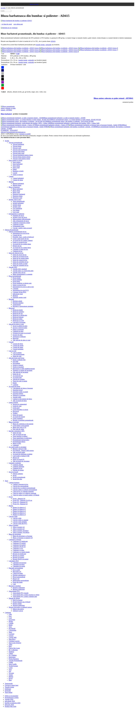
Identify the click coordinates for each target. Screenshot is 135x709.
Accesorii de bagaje (19, 417)
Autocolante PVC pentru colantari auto (25, 596)
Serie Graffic (13, 664)
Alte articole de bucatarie (20, 372)
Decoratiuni (16, 363)
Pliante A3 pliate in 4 (19, 514)
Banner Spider (17, 603)
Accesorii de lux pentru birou (22, 247)
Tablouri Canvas (18, 611)
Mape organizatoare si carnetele (22, 274)
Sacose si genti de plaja (20, 328)
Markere (15, 295)
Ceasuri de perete (18, 345)
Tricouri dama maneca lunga (21, 157)
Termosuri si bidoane (19, 336)
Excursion (12, 619)
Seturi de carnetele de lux (20, 265)
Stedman (11, 652)
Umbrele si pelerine (15, 463)
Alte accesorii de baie (19, 434)
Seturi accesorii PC (19, 459)
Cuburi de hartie (18, 573)
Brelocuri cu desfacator (20, 315)
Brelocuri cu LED (18, 320)
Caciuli (15, 173)
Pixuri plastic (17, 278)
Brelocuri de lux (18, 313)
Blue (10, 680)
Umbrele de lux (17, 251)
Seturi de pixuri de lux (19, 255)
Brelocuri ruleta (17, 319)
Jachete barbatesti (18, 203)
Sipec (10, 632)
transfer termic (40, 44)
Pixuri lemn (16, 281)
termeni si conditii (25, 134)
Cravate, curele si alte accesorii (22, 228)
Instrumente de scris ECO (21, 290)
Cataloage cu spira (18, 550)
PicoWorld (12, 628)
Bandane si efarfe (18, 171)
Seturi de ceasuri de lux (20, 260)
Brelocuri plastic (18, 310)
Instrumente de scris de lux (21, 233)
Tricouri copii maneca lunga (21, 158)
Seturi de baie (17, 433)
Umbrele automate (18, 466)
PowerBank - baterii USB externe (23, 450)
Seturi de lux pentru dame (21, 258)
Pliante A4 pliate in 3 (19, 509)
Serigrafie (8, 690)
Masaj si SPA (17, 443)
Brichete (11, 299)
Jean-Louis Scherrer (15, 643)
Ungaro (11, 636)
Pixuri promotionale (15, 276)
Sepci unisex (17, 162)
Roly (10, 646)
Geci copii (16, 212)
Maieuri (11, 182)
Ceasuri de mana (18, 347)
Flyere (11, 497)
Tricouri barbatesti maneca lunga (23, 155)
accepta (3, 8)
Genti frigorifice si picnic (20, 409)
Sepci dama (16, 166)
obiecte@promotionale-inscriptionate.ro (13, 132)
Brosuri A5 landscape (19, 554)
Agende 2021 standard (20, 269)
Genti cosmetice (18, 418)
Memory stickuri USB (19, 449)
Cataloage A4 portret (19, 545)
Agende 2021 (13, 267)
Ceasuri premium (18, 349)
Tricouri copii (17, 148)
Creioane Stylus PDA (19, 292)
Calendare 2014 (14, 561)
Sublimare (8, 689)
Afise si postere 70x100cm (21, 532)
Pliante (11, 506)
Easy (10, 616)
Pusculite (15, 361)
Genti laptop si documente (21, 425)
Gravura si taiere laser (11, 685)
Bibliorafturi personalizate (21, 580)
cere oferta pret (18, 24)
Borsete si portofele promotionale (23, 420)
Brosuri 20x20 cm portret (20, 559)
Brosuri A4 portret (18, 557)
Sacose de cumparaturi (20, 404)
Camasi (11, 176)
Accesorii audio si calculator (17, 447)
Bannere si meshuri (15, 586)
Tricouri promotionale (15, 142)
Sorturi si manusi (18, 365)
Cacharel (11, 634)
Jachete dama (17, 205)
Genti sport (16, 408)
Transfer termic (9, 687)
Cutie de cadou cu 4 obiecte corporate (24, 493)
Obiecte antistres (18, 474)
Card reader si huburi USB (21, 456)
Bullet (10, 625)
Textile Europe (13, 666)
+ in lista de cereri (6, 24)
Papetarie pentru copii (19, 297)
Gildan (11, 653)
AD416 (53, 41)
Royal (10, 678)
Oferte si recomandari (11, 696)
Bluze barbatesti (6, 114)
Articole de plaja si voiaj (16, 324)
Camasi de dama (18, 180)
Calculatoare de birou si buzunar (23, 388)
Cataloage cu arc (18, 548)
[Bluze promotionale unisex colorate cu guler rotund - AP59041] (8, 110)
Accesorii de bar (18, 376)
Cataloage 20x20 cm (19, 546)
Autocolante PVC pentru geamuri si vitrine (26, 595)
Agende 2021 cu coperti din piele (23, 271)
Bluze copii (16, 192)
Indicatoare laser (18, 294)
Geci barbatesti (17, 208)
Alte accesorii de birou (20, 401)
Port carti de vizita (18, 429)
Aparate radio (17, 397)
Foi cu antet (16, 570)
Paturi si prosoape (18, 329)
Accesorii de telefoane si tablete (22, 454)
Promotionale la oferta (11, 697)
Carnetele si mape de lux (20, 249)
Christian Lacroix (14, 641)
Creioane (15, 288)
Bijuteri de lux (17, 246)
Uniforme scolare (18, 224)
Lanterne (15, 385)
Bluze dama (16, 190)
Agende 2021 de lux (19, 272)
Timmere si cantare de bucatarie (22, 370)
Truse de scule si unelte (20, 381)
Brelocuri (12, 308)
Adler (10, 644)
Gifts (10, 614)
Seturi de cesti (17, 356)
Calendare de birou (19, 564)
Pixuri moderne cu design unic (22, 283)
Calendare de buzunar (19, 563)
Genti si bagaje (13, 402)
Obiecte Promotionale (11, 230)
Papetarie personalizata (16, 568)
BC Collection (13, 650)
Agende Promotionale (15, 660)
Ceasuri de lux (17, 235)
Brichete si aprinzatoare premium (23, 306)
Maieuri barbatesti (18, 183)
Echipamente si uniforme (16, 214)
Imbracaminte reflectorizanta (21, 219)
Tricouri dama (17, 146)
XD (10, 671)
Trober (11, 675)
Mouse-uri (16, 457)
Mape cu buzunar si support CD (23, 538)
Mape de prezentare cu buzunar (22, 536)
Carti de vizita (13, 516)
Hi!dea (11, 621)
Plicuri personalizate (19, 577)
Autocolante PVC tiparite (20, 593)
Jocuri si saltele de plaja (20, 326)
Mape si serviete (14, 422)
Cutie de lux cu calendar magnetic (23, 491)
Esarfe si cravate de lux (20, 242)
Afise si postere (13, 525)
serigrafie (48, 44)
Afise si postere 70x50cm (20, 530)
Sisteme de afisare (14, 598)
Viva (10, 669)
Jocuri (14, 475)
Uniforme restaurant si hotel (21, 223)
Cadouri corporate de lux (20, 484)
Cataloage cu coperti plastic (21, 552)
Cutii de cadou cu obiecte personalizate (25, 490)
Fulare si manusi (18, 174)
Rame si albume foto (19, 360)
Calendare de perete (19, 566)
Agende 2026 (9, 699)
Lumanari (16, 445)
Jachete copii (17, 206)
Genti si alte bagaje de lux (21, 239)
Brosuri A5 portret (18, 555)
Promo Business (14, 659)
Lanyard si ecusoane (19, 322)
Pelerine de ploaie (18, 470)
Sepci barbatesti (17, 164)
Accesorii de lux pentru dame (22, 244)
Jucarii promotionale (19, 477)
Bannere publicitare (19, 587)
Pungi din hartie (18, 582)
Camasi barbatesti (18, 178)
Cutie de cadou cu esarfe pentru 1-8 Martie (26, 495)
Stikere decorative (18, 609)
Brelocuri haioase (18, 317)
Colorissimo (12, 630)
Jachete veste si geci (15, 199)
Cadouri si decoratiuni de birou (22, 399)
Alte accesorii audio (19, 452)
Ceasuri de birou (18, 344)
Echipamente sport (18, 226)
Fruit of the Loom (14, 648)
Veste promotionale (19, 201)
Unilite (11, 662)
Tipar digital (8, 692)
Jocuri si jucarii (13, 472)
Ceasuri (11, 342)
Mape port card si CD (19, 427)
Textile (7, 141)
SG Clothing (13, 655)
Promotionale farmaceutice (21, 440)
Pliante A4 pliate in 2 (19, 507)
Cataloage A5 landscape (20, 541)
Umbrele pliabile (18, 465)
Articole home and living (16, 358)
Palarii (15, 169)
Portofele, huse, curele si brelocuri (23, 237)
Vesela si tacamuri (18, 367)
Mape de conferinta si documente (23, 424)
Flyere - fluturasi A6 (19, 498)
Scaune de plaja (17, 335)
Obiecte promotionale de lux (17, 231)
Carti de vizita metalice (20, 522)
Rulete (15, 383)
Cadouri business (14, 482)
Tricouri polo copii (18, 153)
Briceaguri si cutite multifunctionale (24, 368)
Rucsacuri (16, 411)
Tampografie (9, 683)
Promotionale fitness (19, 441)
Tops (10, 627)
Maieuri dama (17, 185)
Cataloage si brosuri (15, 539)
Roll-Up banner (17, 600)
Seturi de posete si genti (20, 263)
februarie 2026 (9, 705)
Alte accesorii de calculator (21, 461)
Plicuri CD (16, 579)
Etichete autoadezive (19, 575)
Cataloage (8, 612)
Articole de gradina (19, 379)
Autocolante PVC (14, 591)
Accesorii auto (17, 377)
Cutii (14, 584)
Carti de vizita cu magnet (20, 520)
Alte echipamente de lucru (21, 221)
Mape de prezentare (15, 534)
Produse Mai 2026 (10, 706)
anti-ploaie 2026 (10, 701)
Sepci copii (16, 167)
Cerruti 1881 (13, 637)
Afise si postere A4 (19, 527)
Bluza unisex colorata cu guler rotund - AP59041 (113, 98)
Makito (11, 676)
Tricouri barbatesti (18, 144)
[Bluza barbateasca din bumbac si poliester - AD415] (16, 20)
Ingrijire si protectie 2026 (12, 703)
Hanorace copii (17, 198)
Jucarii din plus (17, 479)
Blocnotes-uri (17, 571)
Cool (17, 53)
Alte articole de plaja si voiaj (21, 340)
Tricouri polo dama (19, 151)
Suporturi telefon (18, 393)
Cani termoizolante (18, 354)
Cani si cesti (12, 351)
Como (11, 668)
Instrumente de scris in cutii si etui (23, 287)
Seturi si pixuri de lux (19, 285)
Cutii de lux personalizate (20, 486)
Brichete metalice (18, 303)
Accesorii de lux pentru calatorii (23, 240)
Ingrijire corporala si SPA (17, 431)
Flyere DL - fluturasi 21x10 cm (22, 500)
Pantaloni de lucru (18, 215)
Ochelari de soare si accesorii (22, 333)
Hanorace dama (17, 196)
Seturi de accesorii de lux (20, 256)
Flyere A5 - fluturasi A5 (20, 502)
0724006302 (5, 130)
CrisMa (11, 623)
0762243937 (14, 130)
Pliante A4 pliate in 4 (19, 511)
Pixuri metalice (17, 279)
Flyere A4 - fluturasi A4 (20, 504)
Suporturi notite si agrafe (20, 392)
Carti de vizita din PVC (20, 523)
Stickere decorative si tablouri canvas (20, 607)
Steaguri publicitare (19, 605)
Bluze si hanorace (14, 187)
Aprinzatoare (17, 304)
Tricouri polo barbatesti (20, 150)
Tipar (6, 481)
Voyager (11, 673)
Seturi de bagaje (18, 415)
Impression (12, 657)
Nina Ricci (12, 639)
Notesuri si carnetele (19, 395)
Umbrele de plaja (18, 331)
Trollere (15, 413)
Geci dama (16, 210)
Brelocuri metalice (18, 312)
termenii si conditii (34, 4)
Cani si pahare (17, 352)
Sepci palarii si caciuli (15, 160)
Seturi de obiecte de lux (16, 253)
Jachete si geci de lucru (20, 217)
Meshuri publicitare (19, 589)
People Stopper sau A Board (21, 602)
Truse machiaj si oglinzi (20, 436)
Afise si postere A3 (19, 529)
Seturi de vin (17, 374)
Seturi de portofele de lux (20, 262)
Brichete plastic (17, 301)
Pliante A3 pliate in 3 (19, 513)
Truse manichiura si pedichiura (22, 438)
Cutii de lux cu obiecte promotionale (24, 488)
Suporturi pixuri (18, 390)
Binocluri (15, 338)
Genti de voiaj (17, 406)
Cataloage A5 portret (19, 543)
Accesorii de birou (14, 386)
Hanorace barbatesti (19, 194)
